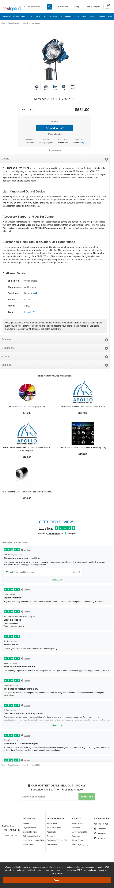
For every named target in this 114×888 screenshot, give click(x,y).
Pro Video (101, 16)
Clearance (76, 827)
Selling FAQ (52, 844)
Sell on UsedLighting (31, 836)
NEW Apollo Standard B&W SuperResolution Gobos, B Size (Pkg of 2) (26, 449)
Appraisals (51, 831)
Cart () (108, 8)
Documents (8, 347)
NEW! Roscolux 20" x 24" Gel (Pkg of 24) (27, 406)
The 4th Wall (103, 823)
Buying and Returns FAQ (57, 840)
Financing (51, 836)
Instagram (102, 833)
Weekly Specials (78, 823)
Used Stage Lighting (80, 844)
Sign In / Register (93, 6)
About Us (26, 823)
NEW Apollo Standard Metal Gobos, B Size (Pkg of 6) (83, 447)
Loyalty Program (29, 827)
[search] (49, 7)
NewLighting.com (14, 23)
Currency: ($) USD (10, 835)
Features (6, 339)
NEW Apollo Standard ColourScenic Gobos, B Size (83, 406)
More (110, 16)
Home (3, 23)
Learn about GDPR (74, 870)
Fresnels (25, 23)
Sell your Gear (62, 6)
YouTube (101, 838)
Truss (84, 16)
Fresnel (27, 311)
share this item (55, 150)
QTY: (24, 109)
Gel (61, 16)
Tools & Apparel (78, 840)
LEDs (29, 16)
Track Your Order (54, 827)
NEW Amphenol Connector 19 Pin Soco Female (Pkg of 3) (27, 491)
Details (5, 158)
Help (77, 6)
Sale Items (6, 16)
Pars (44, 16)
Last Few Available (79, 831)
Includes (6, 356)
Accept (57, 879)
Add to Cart (56, 128)
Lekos (37, 16)
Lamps (76, 16)
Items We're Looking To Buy (34, 840)
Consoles (53, 16)
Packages (76, 836)
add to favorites (55, 134)
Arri (34, 311)
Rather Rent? (28, 844)
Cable (91, 16)
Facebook (102, 828)
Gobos (68, 16)
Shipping (6, 364)
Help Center (52, 823)
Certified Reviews (30, 831)
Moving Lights (19, 16)
